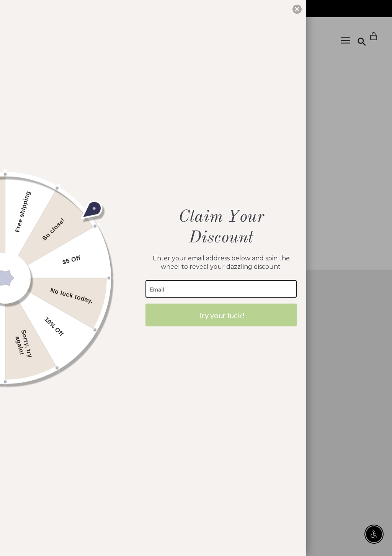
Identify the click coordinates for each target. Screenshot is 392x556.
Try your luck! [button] (221, 315)
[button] (297, 9)
